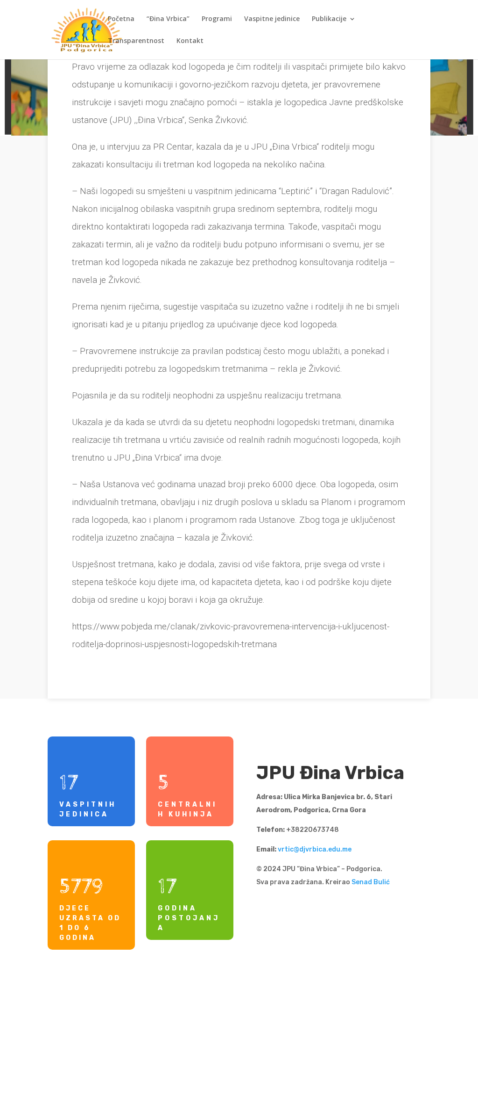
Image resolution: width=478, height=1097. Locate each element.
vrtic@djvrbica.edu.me (314, 849)
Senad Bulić (370, 882)
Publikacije (329, 19)
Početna (121, 19)
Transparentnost (136, 41)
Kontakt (190, 41)
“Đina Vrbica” (168, 19)
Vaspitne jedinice (272, 19)
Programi (217, 19)
